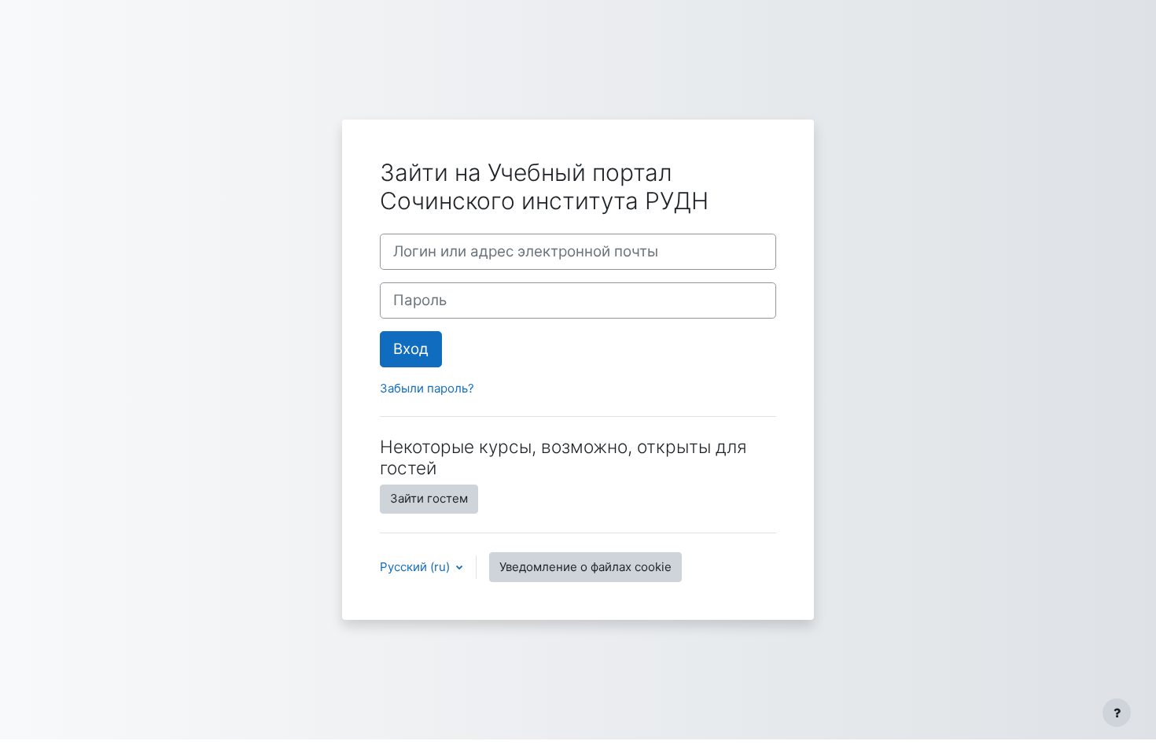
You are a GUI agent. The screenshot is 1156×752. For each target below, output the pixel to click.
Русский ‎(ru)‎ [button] (416, 566)
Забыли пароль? (427, 388)
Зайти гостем (429, 498)
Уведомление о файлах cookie (585, 566)
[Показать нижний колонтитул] (1117, 713)
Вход (411, 349)
